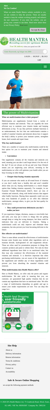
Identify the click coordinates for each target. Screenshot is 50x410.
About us (9, 350)
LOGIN (27, 56)
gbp (39, 60)
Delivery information (13, 354)
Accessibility (10, 372)
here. (8, 289)
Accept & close (38, 30)
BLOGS (45, 56)
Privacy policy (11, 364)
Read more (24, 25)
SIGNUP (36, 56)
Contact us (9, 368)
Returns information (13, 357)
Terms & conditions (13, 361)
